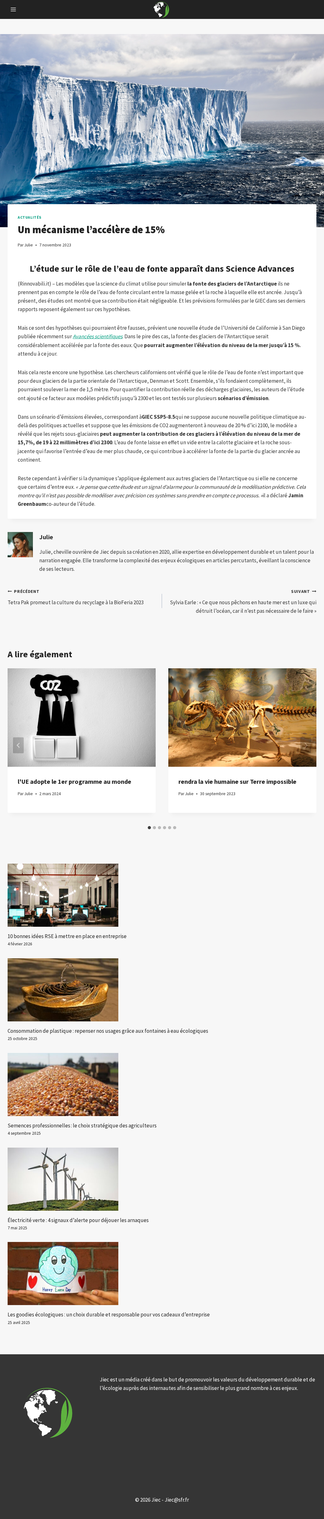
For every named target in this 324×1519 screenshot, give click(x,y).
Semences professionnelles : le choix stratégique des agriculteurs (82, 1125)
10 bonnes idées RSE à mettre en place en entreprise (67, 936)
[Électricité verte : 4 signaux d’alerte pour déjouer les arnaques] (162, 1179)
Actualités (29, 217)
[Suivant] (305, 745)
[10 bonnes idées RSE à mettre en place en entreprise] (162, 895)
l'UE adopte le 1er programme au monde (74, 781)
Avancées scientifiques (97, 336)
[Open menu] (13, 9)
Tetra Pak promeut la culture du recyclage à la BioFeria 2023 (76, 597)
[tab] (149, 827)
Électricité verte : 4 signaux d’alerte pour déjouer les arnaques (78, 1220)
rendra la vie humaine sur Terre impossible (237, 781)
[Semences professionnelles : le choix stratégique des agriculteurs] (162, 1084)
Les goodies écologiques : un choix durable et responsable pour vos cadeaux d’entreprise (109, 1314)
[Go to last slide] (18, 745)
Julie (46, 537)
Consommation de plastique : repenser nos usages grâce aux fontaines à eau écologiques (108, 1030)
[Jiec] (162, 9)
